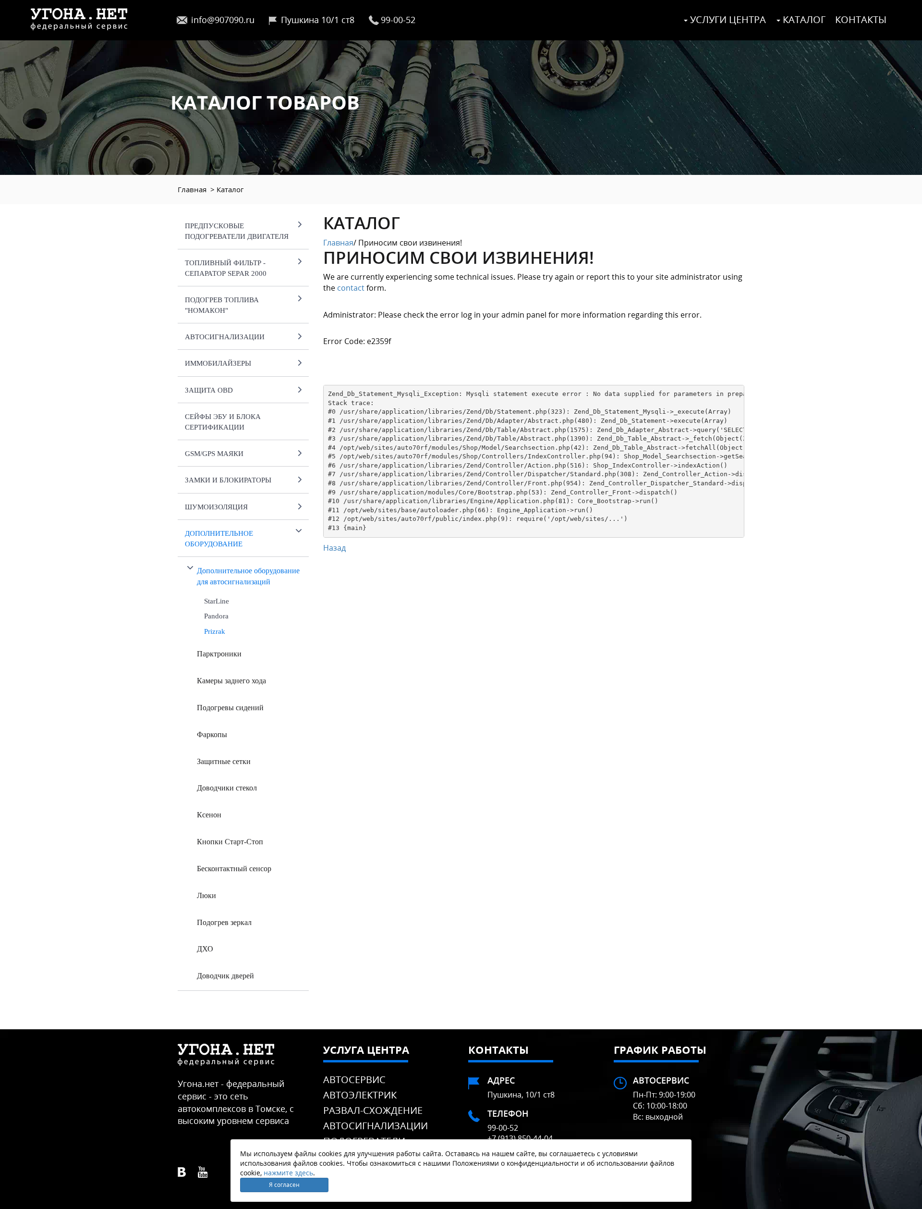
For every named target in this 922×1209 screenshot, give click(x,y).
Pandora (216, 616)
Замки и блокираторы (228, 480)
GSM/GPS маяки (214, 453)
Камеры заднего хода (231, 681)
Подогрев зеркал (224, 922)
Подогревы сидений (230, 707)
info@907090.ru (223, 19)
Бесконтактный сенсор (234, 868)
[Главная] (79, 18)
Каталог (802, 19)
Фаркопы (212, 734)
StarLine (216, 601)
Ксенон (209, 815)
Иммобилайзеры (218, 363)
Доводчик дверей (225, 976)
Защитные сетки (224, 761)
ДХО (205, 949)
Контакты (860, 19)
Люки (206, 895)
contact (350, 288)
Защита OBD (209, 390)
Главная (192, 189)
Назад (334, 548)
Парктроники (219, 654)
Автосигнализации (225, 337)
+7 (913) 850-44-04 (520, 1138)
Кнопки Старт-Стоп (230, 842)
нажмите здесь (288, 1172)
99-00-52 (398, 19)
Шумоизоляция (216, 507)
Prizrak (214, 631)
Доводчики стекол (227, 788)
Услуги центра (727, 19)
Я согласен (284, 1185)
